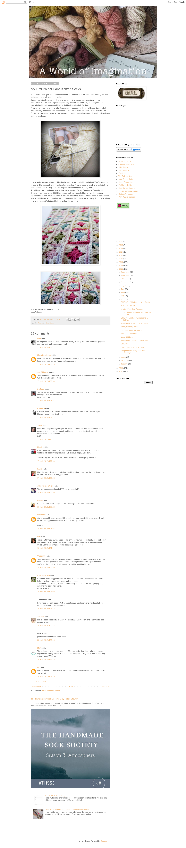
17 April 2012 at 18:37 (46, 401)
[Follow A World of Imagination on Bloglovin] (128, 151)
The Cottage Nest (125, 176)
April (123, 299)
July (123, 289)
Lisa (39, 338)
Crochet (40, 323)
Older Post (105, 687)
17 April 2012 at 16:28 (46, 364)
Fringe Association (125, 182)
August (124, 286)
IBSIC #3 (124, 344)
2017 (121, 252)
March (123, 357)
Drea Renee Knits (125, 179)
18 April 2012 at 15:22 (46, 592)
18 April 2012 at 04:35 (46, 529)
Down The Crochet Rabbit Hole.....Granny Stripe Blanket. (67, 810)
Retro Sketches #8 (128, 306)
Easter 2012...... (127, 337)
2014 (121, 262)
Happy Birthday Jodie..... (130, 327)
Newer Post (36, 687)
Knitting (46, 323)
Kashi (39, 469)
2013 (121, 266)
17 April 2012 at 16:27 (46, 347)
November (125, 275)
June (123, 292)
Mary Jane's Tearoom (126, 197)
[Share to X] (72, 319)
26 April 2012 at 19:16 (46, 676)
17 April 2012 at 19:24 (46, 418)
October (124, 279)
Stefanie (40, 389)
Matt (39, 648)
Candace (41, 408)
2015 (121, 259)
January (124, 364)
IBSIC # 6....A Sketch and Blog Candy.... (136, 302)
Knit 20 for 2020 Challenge (55, 796)
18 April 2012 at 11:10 (45, 548)
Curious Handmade (126, 164)
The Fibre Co (123, 170)
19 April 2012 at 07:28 (46, 626)
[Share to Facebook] (75, 319)
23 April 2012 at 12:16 (46, 640)
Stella (39, 425)
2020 (121, 242)
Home (71, 687)
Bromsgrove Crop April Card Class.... (135, 340)
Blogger (104, 841)
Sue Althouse (42, 372)
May (123, 296)
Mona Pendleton (44, 355)
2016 (121, 255)
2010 (121, 371)
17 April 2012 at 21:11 (45, 439)
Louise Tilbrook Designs (128, 191)
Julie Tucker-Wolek (45, 486)
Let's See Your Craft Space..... (132, 330)
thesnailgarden (43, 575)
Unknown (41, 515)
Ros (39, 537)
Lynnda (40, 500)
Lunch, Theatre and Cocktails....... (134, 347)
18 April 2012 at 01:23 (46, 507)
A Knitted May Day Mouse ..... (132, 309)
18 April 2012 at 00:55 (46, 492)
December (125, 272)
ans (38, 667)
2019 (121, 245)
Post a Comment (41, 681)
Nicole (40, 447)
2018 (121, 249)
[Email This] (67, 319)
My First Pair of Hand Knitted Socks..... (135, 323)
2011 (121, 368)
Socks (52, 323)
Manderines (123, 173)
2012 (121, 269)
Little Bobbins (123, 167)
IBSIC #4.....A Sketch (129, 334)
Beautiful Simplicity (125, 161)
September (125, 282)
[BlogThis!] (69, 319)
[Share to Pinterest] (78, 319)
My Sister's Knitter (125, 185)
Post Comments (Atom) (51, 691)
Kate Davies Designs (126, 188)
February (124, 360)
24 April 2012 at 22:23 (46, 659)
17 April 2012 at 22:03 (46, 478)
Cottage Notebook (125, 194)
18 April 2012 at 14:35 (46, 567)
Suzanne (40, 617)
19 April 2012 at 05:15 (46, 609)
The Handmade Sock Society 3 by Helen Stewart (54, 699)
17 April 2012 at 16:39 (46, 381)
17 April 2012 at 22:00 (46, 461)
